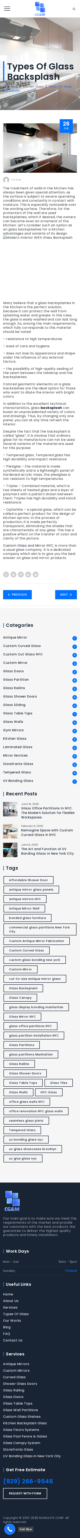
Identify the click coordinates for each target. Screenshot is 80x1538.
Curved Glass (14, 1377)
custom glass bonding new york (34, 960)
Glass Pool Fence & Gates (25, 1436)
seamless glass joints (26, 1121)
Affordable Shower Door (28, 880)
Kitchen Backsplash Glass (25, 1423)
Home (8, 1294)
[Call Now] (9, 1529)
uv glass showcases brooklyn (32, 1149)
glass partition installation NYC (34, 1035)
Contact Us (12, 1340)
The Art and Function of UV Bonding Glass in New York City (47, 851)
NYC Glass (49, 1092)
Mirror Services (15, 755)
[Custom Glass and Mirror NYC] (39, 8)
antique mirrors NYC (25, 899)
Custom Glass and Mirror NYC (28, 545)
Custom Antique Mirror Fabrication (36, 941)
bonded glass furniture (27, 918)
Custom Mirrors (16, 1371)
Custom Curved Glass (22, 646)
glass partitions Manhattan (31, 1054)
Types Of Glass (16, 1314)
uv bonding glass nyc (26, 1140)
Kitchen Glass (15, 739)
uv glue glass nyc (23, 1158)
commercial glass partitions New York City (39, 929)
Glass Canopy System (21, 1443)
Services (10, 1307)
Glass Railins (14, 688)
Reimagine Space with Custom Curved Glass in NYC (47, 832)
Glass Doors (13, 671)
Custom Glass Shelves (22, 1417)
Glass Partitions (21, 1045)
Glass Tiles (58, 1083)
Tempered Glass (17, 772)
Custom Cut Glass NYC (23, 654)
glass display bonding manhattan (36, 1007)
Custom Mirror (15, 663)
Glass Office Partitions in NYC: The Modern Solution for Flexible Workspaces (47, 812)
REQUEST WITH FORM (25, 1493)
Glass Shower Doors (20, 696)
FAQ (6, 1334)
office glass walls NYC (27, 1102)
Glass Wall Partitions (20, 1410)
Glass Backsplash (23, 988)
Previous (19, 595)
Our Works (12, 1321)
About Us (10, 1301)
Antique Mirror (15, 637)
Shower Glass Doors (20, 1384)
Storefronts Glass (18, 764)
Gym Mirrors (13, 730)
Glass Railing (13, 1390)
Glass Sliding (14, 705)
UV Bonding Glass (18, 781)
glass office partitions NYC (30, 1026)
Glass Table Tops (17, 713)
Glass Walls (13, 722)
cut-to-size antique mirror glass (35, 979)
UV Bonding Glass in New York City (32, 1456)
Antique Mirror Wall (24, 908)
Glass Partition (16, 680)
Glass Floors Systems (21, 1430)
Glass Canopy (20, 998)
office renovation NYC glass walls (36, 1111)
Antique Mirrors (16, 1364)
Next (64, 595)
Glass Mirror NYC (22, 1017)
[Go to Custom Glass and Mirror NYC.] (4, 86)
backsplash (51, 407)
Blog (6, 1327)
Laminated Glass (18, 747)
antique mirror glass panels (31, 890)
